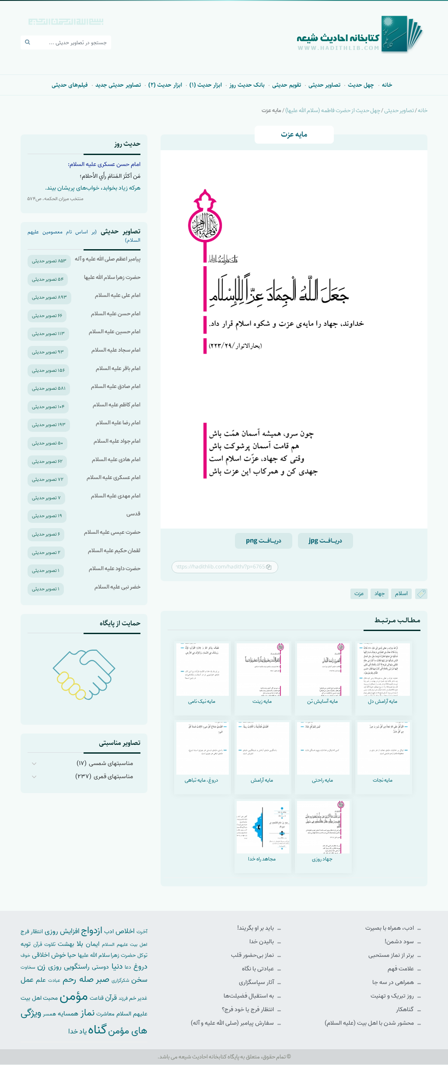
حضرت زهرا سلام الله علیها (112, 277)
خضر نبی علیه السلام (117, 587)
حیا (71, 954)
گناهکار (405, 1010)
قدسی (133, 513)
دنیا (117, 966)
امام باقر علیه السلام (118, 368)
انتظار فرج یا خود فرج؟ (248, 1010)
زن (41, 966)
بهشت (66, 943)
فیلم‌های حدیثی (70, 85)
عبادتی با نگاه (258, 969)
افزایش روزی (62, 931)
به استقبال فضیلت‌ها (249, 996)
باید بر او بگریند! (256, 928)
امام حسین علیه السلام (114, 331)
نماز (87, 1013)
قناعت (97, 998)
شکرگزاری (120, 980)
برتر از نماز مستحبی (391, 955)
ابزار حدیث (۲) (165, 85)
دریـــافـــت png (263, 541)
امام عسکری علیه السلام (113, 477)
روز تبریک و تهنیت (393, 996)
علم (41, 980)
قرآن (111, 998)
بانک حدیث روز (247, 85)
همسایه (68, 1013)
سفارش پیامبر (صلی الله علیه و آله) (233, 1023)
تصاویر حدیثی (324, 85)
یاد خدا (77, 1031)
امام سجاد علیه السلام (115, 350)
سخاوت (28, 967)
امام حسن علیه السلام (115, 313)
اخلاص (125, 931)
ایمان (92, 943)
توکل (142, 955)
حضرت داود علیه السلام (114, 568)
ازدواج (91, 930)
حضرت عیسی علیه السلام (112, 532)
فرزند (123, 998)
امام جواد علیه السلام (117, 441)
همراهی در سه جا (393, 982)
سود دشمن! (400, 942)
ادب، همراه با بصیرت (390, 928)
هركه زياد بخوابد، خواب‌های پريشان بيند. (92, 188)
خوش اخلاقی (49, 954)
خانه (387, 85)
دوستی (100, 967)
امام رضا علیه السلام (118, 422)
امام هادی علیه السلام (116, 459)
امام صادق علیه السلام (115, 386)
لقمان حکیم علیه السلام (114, 550)
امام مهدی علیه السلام (115, 496)
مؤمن (74, 996)
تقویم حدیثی (286, 85)
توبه (26, 944)
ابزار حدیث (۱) (205, 85)
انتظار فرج (32, 931)
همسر (49, 1014)
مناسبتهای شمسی (111, 763)
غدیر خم (138, 998)
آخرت (141, 931)
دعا (128, 967)
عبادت (54, 980)
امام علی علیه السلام (117, 295)
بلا (80, 944)
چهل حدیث (361, 85)
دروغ (140, 966)
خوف (25, 955)
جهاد (379, 593)
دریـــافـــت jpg (325, 541)
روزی (55, 966)
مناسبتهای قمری (113, 777)
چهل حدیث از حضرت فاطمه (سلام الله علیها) (332, 110)
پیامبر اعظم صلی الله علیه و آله (107, 259)
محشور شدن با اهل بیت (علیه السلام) (370, 1023)
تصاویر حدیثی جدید (118, 85)
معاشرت (105, 1014)
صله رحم (78, 980)
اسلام (401, 593)
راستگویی (77, 967)
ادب (109, 932)
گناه (97, 1029)
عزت (359, 593)
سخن (139, 980)
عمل (27, 980)
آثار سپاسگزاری (257, 982)
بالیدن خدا (262, 942)
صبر (102, 979)
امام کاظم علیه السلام (116, 404)
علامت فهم (401, 969)
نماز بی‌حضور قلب (253, 955)
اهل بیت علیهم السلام (124, 945)
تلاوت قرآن (44, 944)
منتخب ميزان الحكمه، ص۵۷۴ (56, 199)
